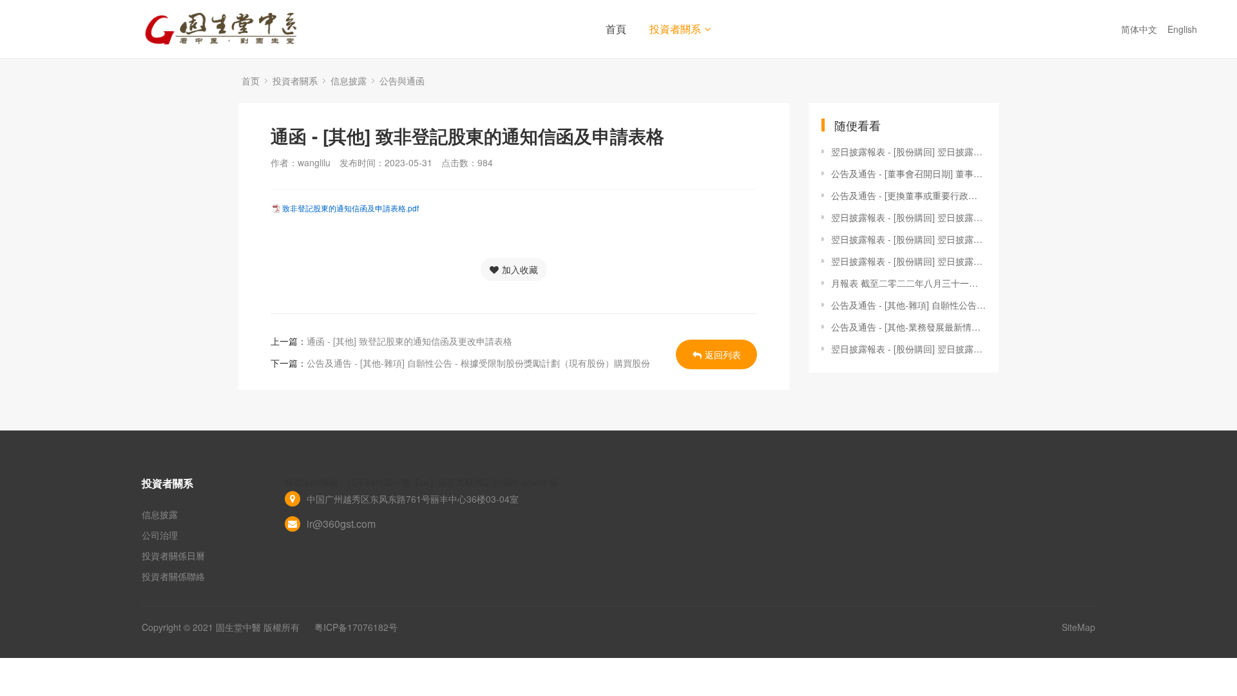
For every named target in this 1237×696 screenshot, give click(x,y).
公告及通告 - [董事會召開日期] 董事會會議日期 (908, 173)
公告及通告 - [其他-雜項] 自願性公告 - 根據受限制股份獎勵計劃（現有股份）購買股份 (478, 362)
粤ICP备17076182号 (356, 627)
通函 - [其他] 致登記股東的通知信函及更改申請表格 (409, 340)
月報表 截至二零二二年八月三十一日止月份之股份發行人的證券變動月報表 (908, 282)
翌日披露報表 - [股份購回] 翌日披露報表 (908, 151)
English (1183, 29)
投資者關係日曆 (173, 555)
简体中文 (1140, 29)
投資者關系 (675, 28)
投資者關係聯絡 (173, 576)
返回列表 (723, 354)
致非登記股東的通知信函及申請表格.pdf (350, 207)
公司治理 (160, 534)
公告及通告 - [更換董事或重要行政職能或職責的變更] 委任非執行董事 (908, 195)
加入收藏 (520, 269)
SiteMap (1078, 627)
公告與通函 (402, 80)
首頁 (616, 28)
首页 (251, 80)
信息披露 (349, 80)
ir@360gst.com (341, 523)
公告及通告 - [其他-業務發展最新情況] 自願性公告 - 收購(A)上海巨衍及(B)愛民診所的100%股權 (908, 326)
